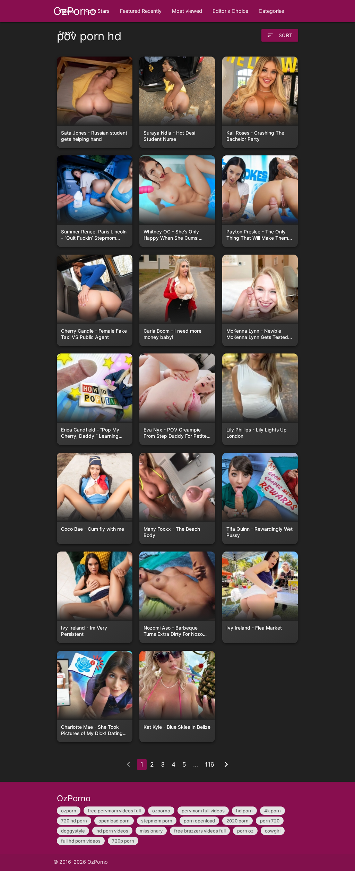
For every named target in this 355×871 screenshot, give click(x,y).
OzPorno (74, 11)
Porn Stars (97, 11)
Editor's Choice (230, 11)
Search (67, 33)
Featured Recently (141, 11)
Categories (271, 11)
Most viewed (187, 11)
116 (209, 764)
